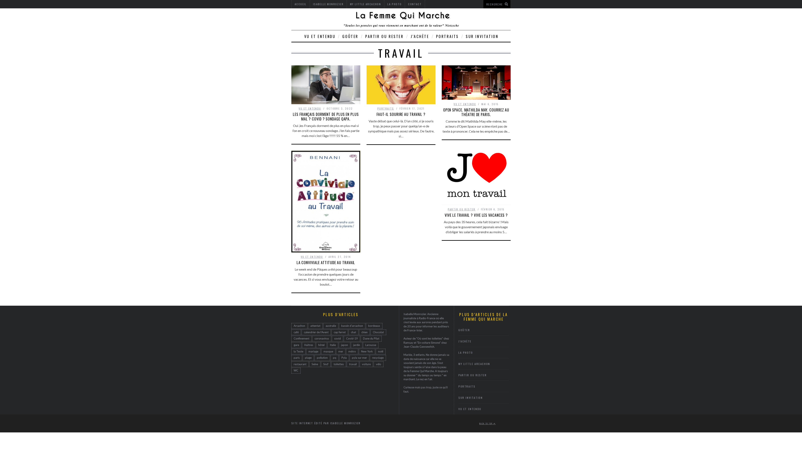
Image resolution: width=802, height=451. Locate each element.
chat (353, 332)
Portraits (447, 36)
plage (308, 357)
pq (334, 357)
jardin (356, 345)
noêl (380, 351)
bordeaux (374, 325)
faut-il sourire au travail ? (401, 114)
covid (337, 338)
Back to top (486, 423)
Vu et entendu (320, 36)
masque (328, 351)
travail (353, 364)
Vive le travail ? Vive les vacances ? (476, 215)
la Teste (298, 351)
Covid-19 (352, 338)
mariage (313, 351)
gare (296, 345)
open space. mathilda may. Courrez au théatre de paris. (476, 112)
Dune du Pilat (371, 338)
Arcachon (299, 325)
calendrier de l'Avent (316, 332)
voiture (366, 364)
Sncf (325, 364)
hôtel (321, 345)
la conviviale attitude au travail (326, 262)
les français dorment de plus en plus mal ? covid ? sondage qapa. (326, 116)
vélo (378, 364)
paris (297, 357)
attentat (315, 325)
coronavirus (322, 338)
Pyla (344, 357)
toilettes (339, 364)
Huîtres (308, 345)
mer (340, 351)
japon (344, 345)
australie (331, 325)
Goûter (350, 36)
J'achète (465, 341)
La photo (465, 352)
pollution (322, 357)
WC (296, 370)
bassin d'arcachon (352, 325)
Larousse (370, 345)
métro (352, 351)
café (296, 332)
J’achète (420, 36)
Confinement (301, 338)
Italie (333, 345)
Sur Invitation (482, 36)
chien (364, 332)
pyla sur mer (359, 357)
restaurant (300, 364)
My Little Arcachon (474, 364)
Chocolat (378, 332)
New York (367, 351)
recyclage (378, 357)
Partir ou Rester (384, 36)
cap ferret (340, 332)
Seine (315, 364)
